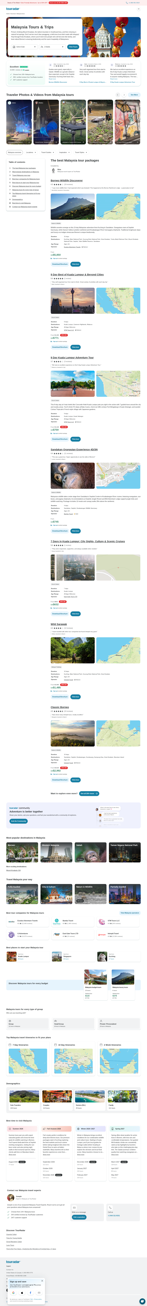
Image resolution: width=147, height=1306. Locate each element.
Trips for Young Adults (14, 1238)
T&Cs (32, 1299)
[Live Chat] (142, 1301)
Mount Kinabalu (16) (13, 870)
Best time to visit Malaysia (21, 203)
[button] (96, 258)
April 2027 (115, 1168)
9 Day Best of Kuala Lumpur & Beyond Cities (93, 82)
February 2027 (82, 1175)
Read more (52, 79)
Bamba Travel (68, 514)
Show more (12, 1154)
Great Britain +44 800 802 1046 (16, 1275)
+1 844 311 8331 (114, 1215)
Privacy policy (38, 1299)
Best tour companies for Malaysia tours (26, 179)
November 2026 (48, 1175)
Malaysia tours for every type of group (25, 190)
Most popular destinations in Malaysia (25, 172)
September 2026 (49, 1162)
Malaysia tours (21, 13)
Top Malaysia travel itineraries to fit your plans (26, 195)
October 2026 (47, 1168)
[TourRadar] (13, 9)
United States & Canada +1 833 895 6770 (19, 1272)
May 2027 (114, 1175)
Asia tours (13, 13)
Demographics (17, 199)
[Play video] (19, 122)
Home (8, 13)
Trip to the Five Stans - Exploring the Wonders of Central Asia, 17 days (31, 1249)
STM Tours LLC (69, 330)
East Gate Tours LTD (70, 596)
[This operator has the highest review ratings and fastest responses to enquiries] (85, 247)
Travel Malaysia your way (21, 175)
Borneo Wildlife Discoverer (58, 82)
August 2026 (13, 1162)
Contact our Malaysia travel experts (24, 207)
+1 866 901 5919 (134, 3)
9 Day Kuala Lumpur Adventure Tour (122, 82)
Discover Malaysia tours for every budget (26, 186)
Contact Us (9, 1269)
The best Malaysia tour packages (24, 168)
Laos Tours (10, 1245)
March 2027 (115, 1162)
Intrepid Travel (68, 680)
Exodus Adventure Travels (72, 247)
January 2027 (82, 1168)
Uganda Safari (11, 1234)
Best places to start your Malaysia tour (25, 182)
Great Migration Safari (14, 1242)
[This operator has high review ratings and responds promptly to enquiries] (76, 514)
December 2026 (82, 1162)
